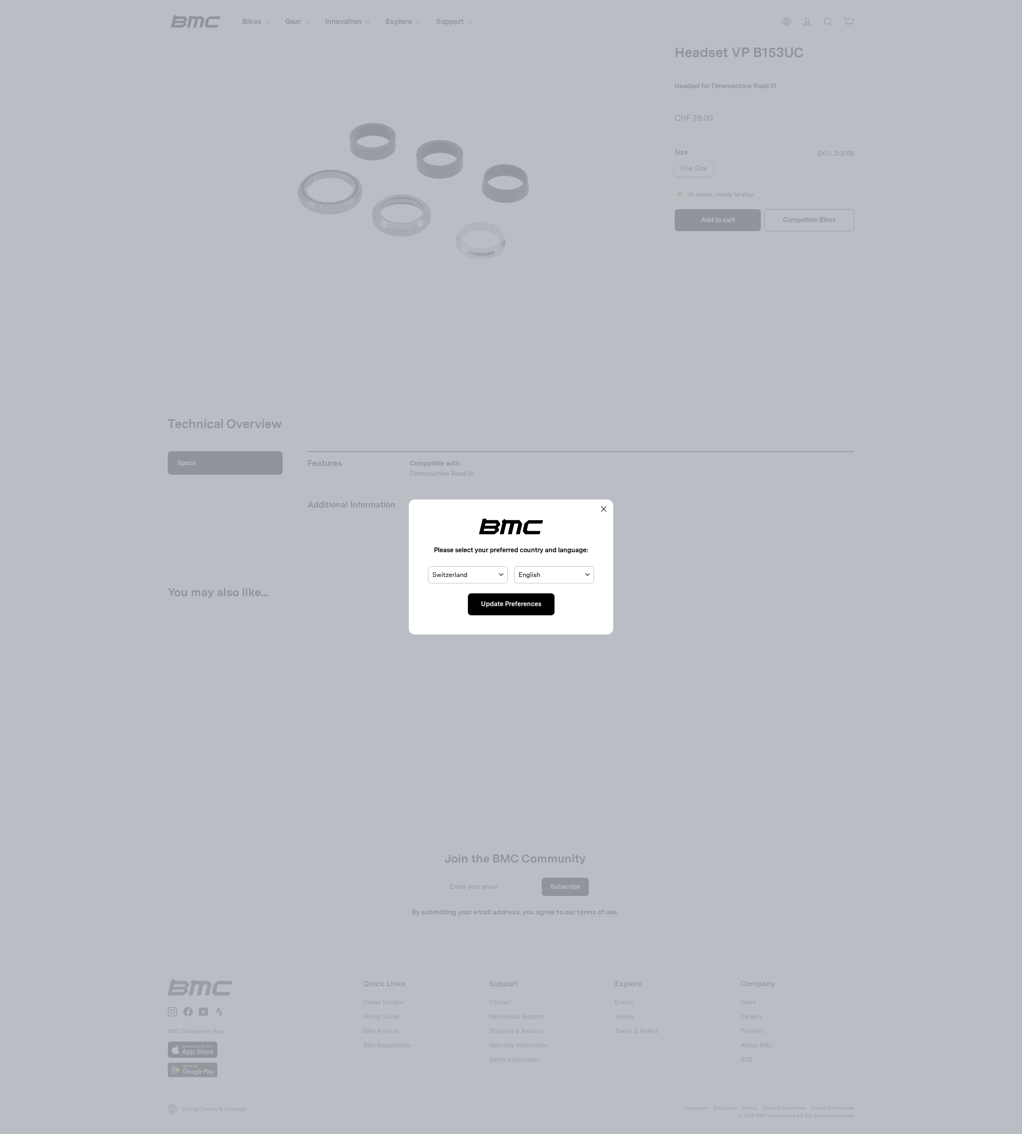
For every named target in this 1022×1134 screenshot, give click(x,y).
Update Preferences (511, 604)
